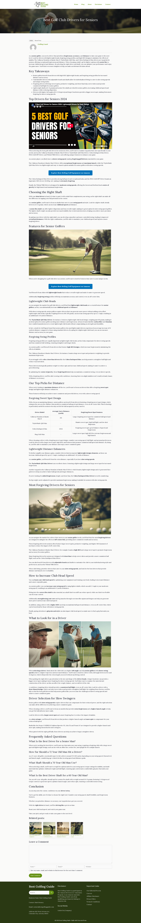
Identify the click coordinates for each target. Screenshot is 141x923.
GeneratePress (81, 920)
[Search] (51, 893)
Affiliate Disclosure (93, 896)
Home (76, 4)
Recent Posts (38, 40)
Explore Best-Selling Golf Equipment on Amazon (70, 173)
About (90, 4)
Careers (89, 893)
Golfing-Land (43, 44)
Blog (82, 4)
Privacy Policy (91, 899)
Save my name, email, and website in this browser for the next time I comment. (57, 870)
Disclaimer (98, 4)
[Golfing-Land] (33, 50)
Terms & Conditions (93, 902)
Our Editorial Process (94, 891)
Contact (107, 4)
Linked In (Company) (64, 910)
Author (31, 40)
